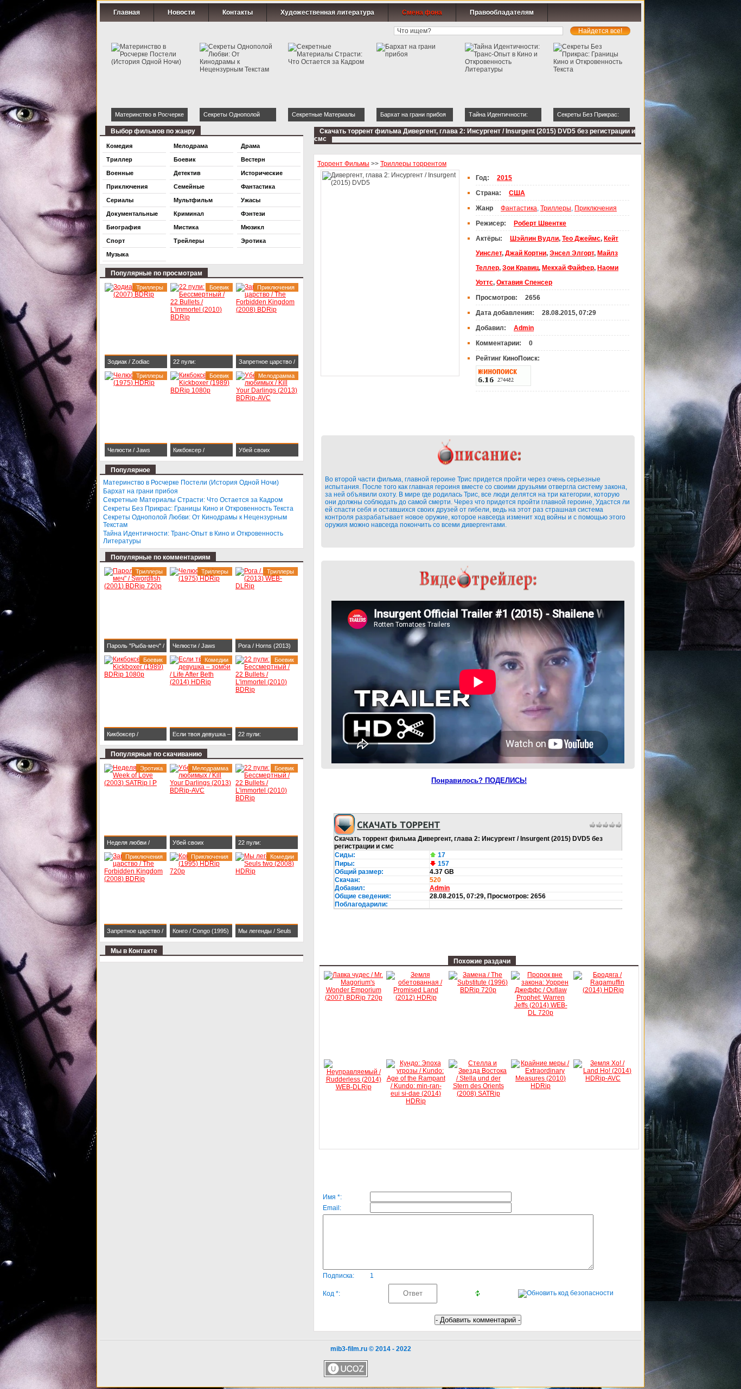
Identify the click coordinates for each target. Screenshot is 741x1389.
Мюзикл (252, 227)
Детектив (187, 173)
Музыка (117, 254)
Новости (181, 12)
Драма (250, 146)
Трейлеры (189, 240)
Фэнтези (253, 213)
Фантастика (519, 208)
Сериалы (119, 200)
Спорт (115, 240)
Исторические (262, 173)
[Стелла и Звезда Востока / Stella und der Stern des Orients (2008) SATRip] (478, 1093)
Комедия (119, 146)
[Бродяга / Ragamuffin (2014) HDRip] (603, 990)
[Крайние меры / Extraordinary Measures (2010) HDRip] (540, 1086)
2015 (504, 178)
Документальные (132, 213)
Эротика (253, 240)
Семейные (189, 186)
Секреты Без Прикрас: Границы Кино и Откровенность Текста (198, 508)
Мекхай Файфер (568, 268)
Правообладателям (502, 12)
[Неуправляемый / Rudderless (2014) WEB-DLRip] (353, 1087)
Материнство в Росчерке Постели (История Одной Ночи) (191, 482)
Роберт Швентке (540, 223)
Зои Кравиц (520, 268)
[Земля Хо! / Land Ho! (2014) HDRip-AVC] (603, 1078)
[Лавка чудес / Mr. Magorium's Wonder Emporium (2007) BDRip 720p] (353, 997)
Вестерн (253, 159)
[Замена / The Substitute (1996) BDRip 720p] (478, 990)
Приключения (595, 208)
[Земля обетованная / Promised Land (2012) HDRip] (415, 997)
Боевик (185, 159)
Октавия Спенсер (524, 282)
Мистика (186, 227)
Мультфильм (193, 200)
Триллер (119, 159)
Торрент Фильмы (343, 164)
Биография (123, 227)
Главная (126, 12)
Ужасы (250, 200)
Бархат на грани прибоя (140, 491)
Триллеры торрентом (413, 164)
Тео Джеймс (581, 238)
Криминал (189, 213)
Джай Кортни (525, 253)
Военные (119, 173)
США (517, 193)
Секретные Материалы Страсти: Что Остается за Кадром (193, 500)
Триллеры (555, 208)
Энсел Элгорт (572, 253)
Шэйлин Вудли (534, 238)
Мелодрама (191, 146)
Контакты (237, 12)
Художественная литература (327, 12)
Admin (440, 888)
